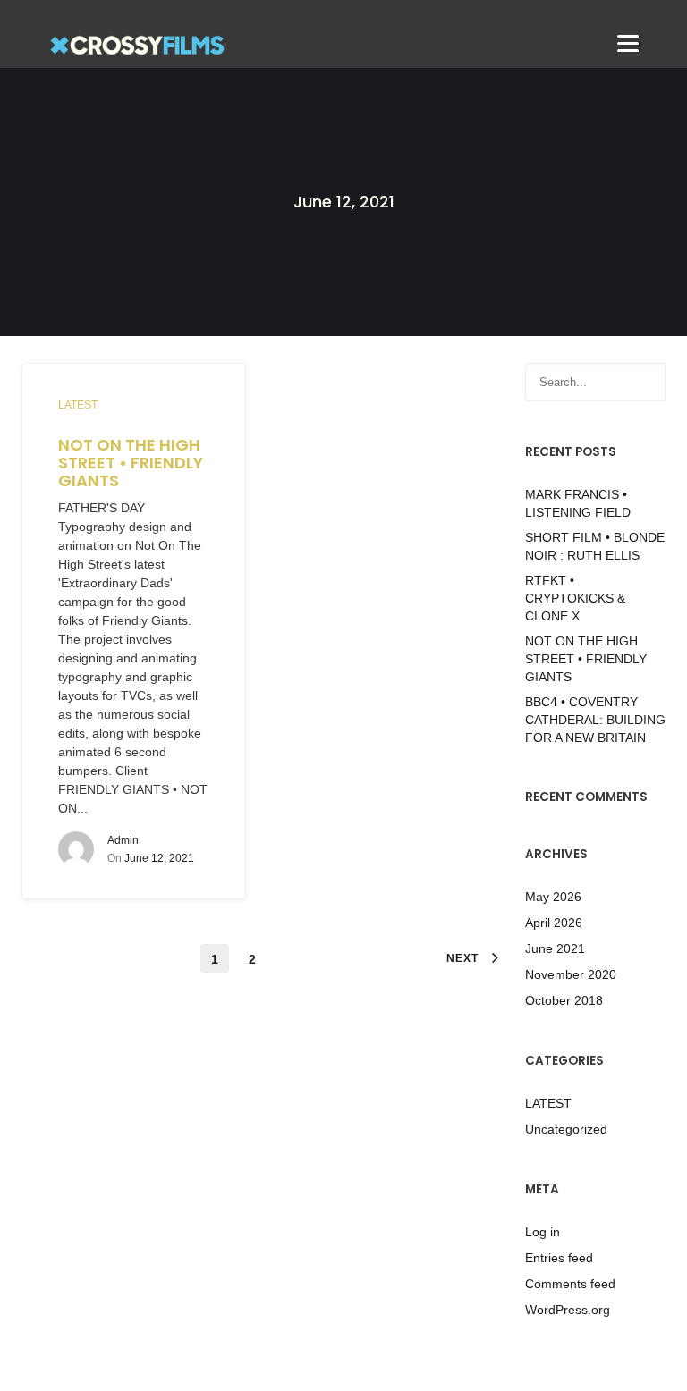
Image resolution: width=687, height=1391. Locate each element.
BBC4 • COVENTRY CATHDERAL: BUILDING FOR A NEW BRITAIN (595, 720)
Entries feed (559, 1258)
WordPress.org (567, 1309)
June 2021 (555, 948)
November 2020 (570, 974)
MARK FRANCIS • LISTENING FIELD (578, 503)
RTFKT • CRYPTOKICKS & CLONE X (575, 598)
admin (123, 840)
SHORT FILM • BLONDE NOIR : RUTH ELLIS (595, 546)
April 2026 (553, 922)
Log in (542, 1232)
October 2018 (564, 1000)
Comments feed (570, 1284)
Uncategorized (566, 1129)
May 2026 (553, 896)
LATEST (78, 405)
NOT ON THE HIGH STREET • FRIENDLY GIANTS (130, 463)
